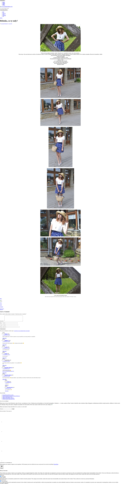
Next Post (1, 309)
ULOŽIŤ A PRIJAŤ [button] (4, 483)
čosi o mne (4, 13)
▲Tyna (6, 347)
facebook (4, 2)
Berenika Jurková (8, 375)
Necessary (4, 476)
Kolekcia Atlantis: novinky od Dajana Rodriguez (11, 395)
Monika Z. (7, 340)
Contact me (4, 15)
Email (1, 304)
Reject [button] (52, 464)
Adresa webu (2, 326)
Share (1, 298)
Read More (56, 464)
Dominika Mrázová (8, 367)
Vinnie (6, 353)
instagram (4, 3)
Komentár (2, 321)
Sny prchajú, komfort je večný (8, 394)
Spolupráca (4, 14)
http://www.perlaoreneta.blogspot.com (8, 371)
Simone (6, 333)
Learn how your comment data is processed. (22, 330)
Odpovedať (4, 338)
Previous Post (2, 308)
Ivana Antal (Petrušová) (4, 23)
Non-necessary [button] (3, 479)
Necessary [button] (2, 475)
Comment (1, 306)
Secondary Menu (4, 9)
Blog (3, 12)
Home (3, 11)
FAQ (3, 16)
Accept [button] (49, 464)
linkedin (4, 4)
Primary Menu (2, 0)
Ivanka (8, 381)
